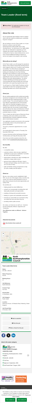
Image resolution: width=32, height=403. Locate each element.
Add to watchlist (16, 318)
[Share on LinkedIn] (13, 335)
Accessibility (4, 389)
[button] (16, 241)
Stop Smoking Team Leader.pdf (13, 223)
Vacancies (4, 8)
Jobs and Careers (25, 3)
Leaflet (17, 254)
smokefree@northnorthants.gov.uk (18, 139)
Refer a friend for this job (16, 328)
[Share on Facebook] (3, 335)
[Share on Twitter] (8, 335)
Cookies (3, 387)
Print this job (16, 323)
